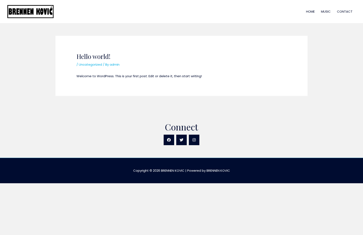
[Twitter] (181, 140)
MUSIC (326, 11)
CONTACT (344, 11)
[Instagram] (194, 140)
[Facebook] (169, 140)
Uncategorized (90, 64)
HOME (310, 11)
